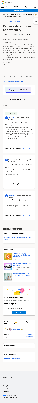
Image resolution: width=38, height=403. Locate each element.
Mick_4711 (12, 118)
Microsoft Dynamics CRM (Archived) (11, 21)
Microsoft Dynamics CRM (14, 308)
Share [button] (22, 34)
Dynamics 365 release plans (13, 358)
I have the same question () (13, 82)
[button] (35, 7)
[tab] (17, 100)
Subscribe (19, 313)
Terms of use (6, 389)
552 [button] (18, 118)
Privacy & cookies (8, 386)
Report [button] (29, 34)
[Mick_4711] (6, 117)
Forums (19, 14)
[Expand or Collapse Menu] (2, 7)
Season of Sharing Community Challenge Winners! (21, 255)
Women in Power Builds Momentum (22, 264)
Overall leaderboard (30, 335)
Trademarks (6, 391)
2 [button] (22, 329)
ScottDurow (16, 329)
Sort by (5, 105)
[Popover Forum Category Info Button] (32, 300)
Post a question (19, 10)
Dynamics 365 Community (16, 7)
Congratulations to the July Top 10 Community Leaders (23, 274)
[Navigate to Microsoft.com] (7, 2)
